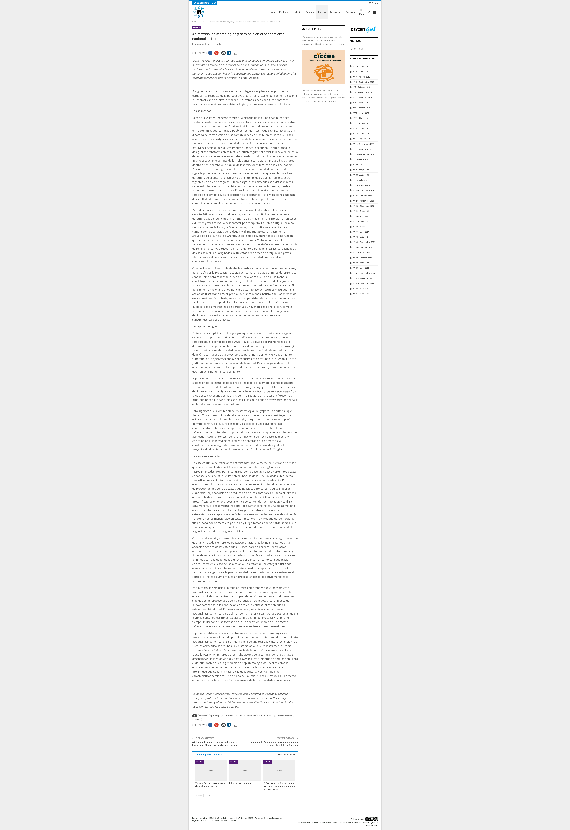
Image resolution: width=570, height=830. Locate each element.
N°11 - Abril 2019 (360, 118)
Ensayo (322, 12)
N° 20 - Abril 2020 (360, 165)
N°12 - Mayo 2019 (360, 123)
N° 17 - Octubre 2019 (362, 149)
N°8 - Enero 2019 (360, 103)
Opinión (310, 12)
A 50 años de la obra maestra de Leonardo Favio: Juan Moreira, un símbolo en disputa (215, 743)
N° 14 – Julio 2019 (361, 133)
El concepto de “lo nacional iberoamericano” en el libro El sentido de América (272, 743)
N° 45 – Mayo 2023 (361, 294)
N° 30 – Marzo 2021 (361, 216)
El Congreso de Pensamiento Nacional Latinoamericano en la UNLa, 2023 (279, 786)
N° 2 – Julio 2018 (360, 72)
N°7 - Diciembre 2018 (362, 97)
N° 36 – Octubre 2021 (362, 247)
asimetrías (203, 716)
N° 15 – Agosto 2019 (362, 139)
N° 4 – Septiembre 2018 (363, 82)
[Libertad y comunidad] (245, 770)
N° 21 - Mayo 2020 (361, 170)
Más (361, 14)
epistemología (215, 716)
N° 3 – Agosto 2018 (361, 77)
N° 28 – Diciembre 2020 (363, 206)
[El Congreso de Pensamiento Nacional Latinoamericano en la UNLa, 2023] (279, 770)
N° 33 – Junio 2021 (361, 232)
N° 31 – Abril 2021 (361, 221)
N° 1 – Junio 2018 (360, 66)
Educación (335, 12)
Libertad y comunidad (240, 783)
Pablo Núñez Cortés (266, 716)
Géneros (350, 12)
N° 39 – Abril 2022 (361, 263)
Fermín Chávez (229, 716)
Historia (297, 12)
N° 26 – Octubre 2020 (362, 196)
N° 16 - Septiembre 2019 (363, 144)
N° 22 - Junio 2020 (361, 175)
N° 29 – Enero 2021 (361, 211)
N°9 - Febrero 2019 (361, 108)
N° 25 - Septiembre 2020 (363, 190)
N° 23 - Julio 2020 (360, 180)
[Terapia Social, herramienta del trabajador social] (211, 770)
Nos (273, 12)
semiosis (197, 719)
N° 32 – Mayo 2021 (361, 227)
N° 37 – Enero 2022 (361, 252)
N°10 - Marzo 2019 (361, 113)
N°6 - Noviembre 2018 (362, 92)
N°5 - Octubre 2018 (361, 87)
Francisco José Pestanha (247, 716)
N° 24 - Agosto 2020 (361, 185)
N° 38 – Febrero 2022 (362, 258)
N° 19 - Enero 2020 (361, 159)
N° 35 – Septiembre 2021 (364, 242)
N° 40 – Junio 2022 (361, 268)
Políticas (283, 12)
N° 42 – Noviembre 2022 (363, 278)
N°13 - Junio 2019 (360, 128)
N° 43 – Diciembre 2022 (363, 283)
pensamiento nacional (284, 716)
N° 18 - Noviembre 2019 (363, 154)
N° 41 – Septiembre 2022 (364, 273)
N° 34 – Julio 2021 (361, 237)
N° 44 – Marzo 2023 (361, 289)
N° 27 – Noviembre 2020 (363, 201)
